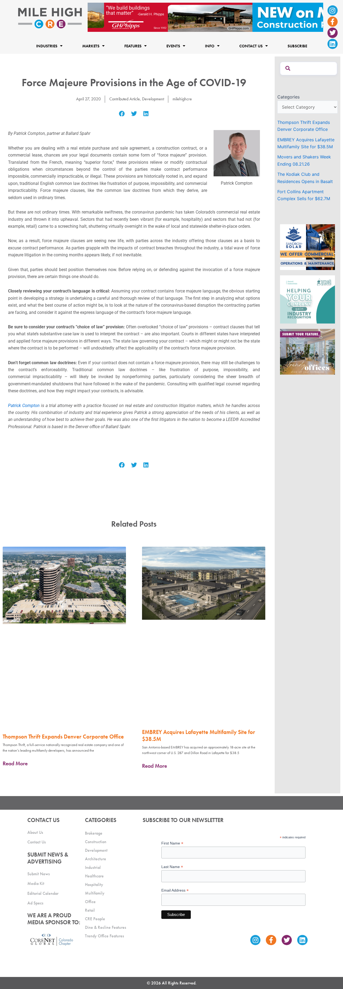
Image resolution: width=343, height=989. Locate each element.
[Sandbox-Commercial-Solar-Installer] (307, 246)
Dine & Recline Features (105, 927)
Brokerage (93, 833)
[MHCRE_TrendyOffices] (307, 351)
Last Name (172, 866)
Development (153, 99)
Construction (95, 842)
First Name (172, 843)
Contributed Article (124, 99)
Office (90, 901)
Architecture (95, 859)
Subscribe (297, 45)
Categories (288, 97)
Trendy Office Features (104, 936)
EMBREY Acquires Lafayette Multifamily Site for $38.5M (198, 735)
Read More (15, 763)
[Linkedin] (332, 44)
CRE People (95, 919)
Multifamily (95, 893)
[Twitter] (332, 33)
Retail (90, 910)
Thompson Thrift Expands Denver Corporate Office (63, 736)
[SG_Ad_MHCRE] (307, 299)
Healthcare (94, 876)
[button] (122, 114)
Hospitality (94, 884)
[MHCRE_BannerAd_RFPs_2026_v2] (205, 17)
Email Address (175, 890)
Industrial (93, 867)
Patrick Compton (24, 405)
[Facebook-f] (332, 22)
